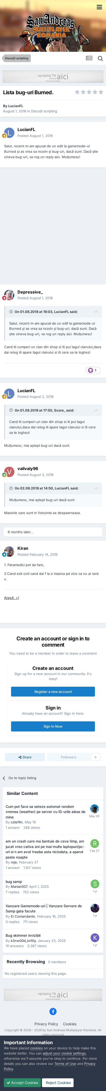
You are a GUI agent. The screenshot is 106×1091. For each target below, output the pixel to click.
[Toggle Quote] (11, 312)
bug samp (14, 882)
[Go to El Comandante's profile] (95, 908)
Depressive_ (30, 292)
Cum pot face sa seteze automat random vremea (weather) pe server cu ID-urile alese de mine (45, 811)
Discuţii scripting (44, 111)
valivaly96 (27, 468)
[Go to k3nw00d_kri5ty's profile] (95, 937)
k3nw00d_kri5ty (23, 941)
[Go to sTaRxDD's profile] (95, 884)
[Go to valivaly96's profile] (9, 472)
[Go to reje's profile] (94, 843)
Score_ (59, 410)
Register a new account (53, 692)
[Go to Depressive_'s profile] (9, 295)
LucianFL (15, 106)
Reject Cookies (58, 1082)
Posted (35, 136)
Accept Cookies (24, 1082)
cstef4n (17, 822)
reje (14, 862)
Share (26, 757)
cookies (36, 1048)
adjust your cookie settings (64, 1053)
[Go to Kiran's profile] (9, 551)
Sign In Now (53, 726)
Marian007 (19, 886)
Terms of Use (65, 1063)
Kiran (22, 548)
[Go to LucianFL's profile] (9, 133)
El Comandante (23, 916)
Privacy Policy (46, 1024)
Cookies (69, 1024)
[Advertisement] (53, 226)
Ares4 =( (11, 598)
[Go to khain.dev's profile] (94, 808)
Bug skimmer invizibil (23, 935)
